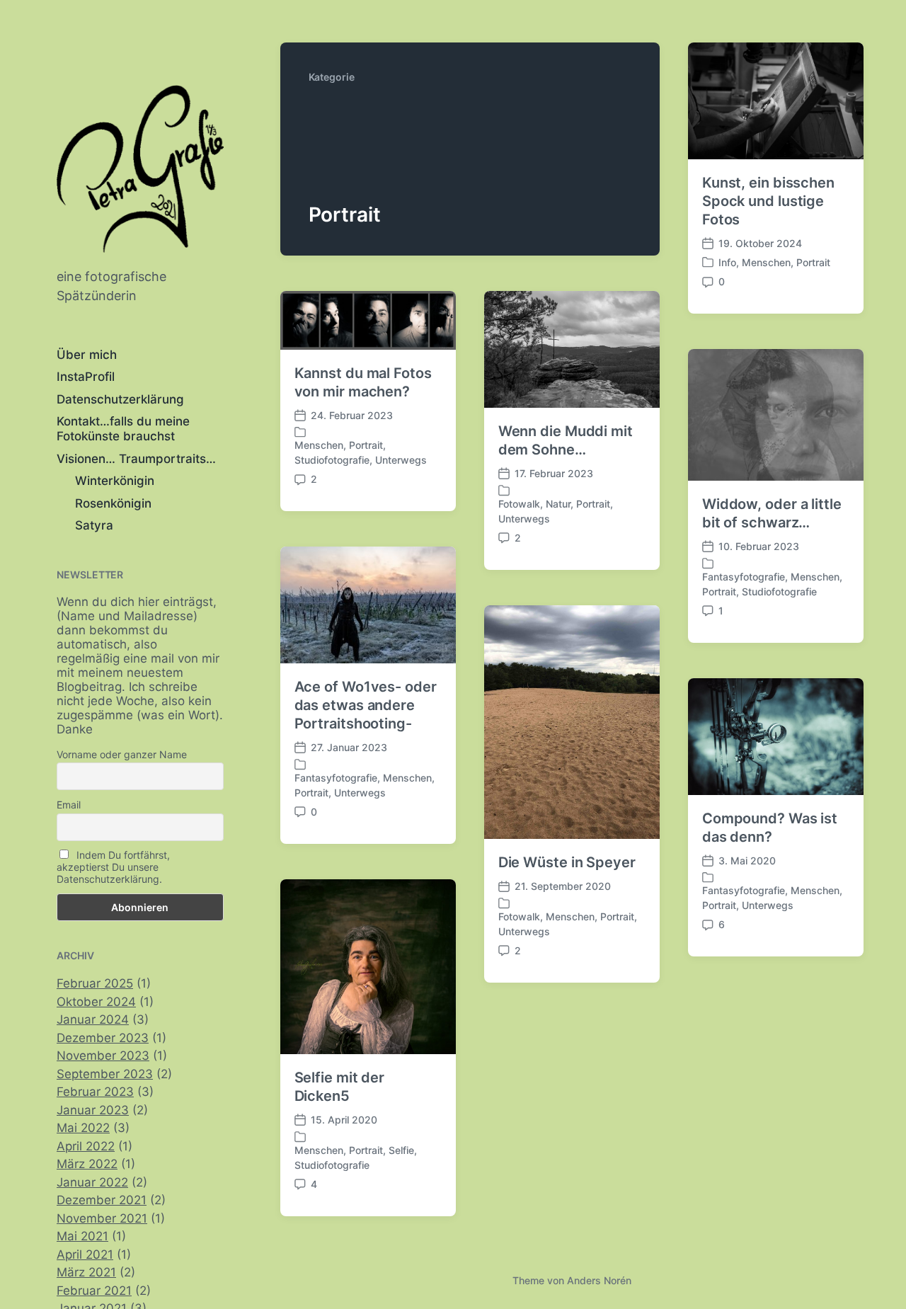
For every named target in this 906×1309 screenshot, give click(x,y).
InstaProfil (86, 377)
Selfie (401, 1150)
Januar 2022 (92, 1182)
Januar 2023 (93, 1110)
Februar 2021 (94, 1291)
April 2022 (86, 1146)
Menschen (766, 262)
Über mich (87, 355)
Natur (558, 504)
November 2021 (102, 1218)
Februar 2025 (95, 983)
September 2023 (105, 1074)
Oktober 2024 (96, 1002)
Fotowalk (519, 504)
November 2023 (103, 1055)
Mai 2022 (83, 1128)
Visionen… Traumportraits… (136, 459)
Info (727, 262)
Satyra (94, 525)
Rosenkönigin (113, 503)
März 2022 (87, 1164)
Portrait (813, 262)
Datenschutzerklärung (120, 399)
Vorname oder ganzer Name (122, 754)
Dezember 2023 (103, 1038)
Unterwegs (401, 460)
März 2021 (86, 1272)
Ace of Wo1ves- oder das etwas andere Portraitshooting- (365, 705)
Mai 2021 (82, 1236)
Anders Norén (599, 1280)
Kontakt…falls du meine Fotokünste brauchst (123, 428)
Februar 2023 (95, 1092)
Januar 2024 (93, 1019)
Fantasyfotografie (743, 577)
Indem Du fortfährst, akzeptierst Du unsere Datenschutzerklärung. (113, 867)
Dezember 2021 (102, 1200)
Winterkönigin (114, 481)
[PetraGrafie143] (140, 169)
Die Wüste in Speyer (567, 862)
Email (69, 805)
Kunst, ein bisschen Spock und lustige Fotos (768, 201)
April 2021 (85, 1254)
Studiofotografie (331, 460)
